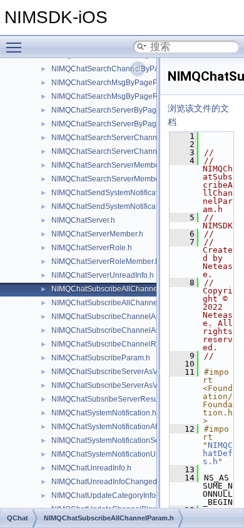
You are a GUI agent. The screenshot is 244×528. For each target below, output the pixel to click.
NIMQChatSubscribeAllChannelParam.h (119, 289)
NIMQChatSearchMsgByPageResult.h (116, 96)
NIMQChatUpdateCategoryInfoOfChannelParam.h (136, 495)
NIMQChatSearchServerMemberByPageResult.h (134, 179)
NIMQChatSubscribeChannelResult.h (115, 344)
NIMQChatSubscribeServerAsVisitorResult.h (126, 385)
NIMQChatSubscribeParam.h (100, 357)
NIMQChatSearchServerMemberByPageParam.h (134, 165)
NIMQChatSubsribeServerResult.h (109, 399)
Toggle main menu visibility (16, 47)
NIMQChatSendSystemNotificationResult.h (123, 206)
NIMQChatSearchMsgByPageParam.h (116, 82)
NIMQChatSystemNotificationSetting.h (115, 440)
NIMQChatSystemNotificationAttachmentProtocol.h (137, 426)
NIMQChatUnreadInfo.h (91, 468)
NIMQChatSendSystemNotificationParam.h (124, 192)
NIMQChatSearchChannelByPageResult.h (123, 68)
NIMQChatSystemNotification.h (103, 413)
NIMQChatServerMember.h (97, 234)
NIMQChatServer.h (83, 220)
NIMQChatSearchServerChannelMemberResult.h (135, 151)
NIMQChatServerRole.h (91, 247)
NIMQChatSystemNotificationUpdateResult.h (127, 454)
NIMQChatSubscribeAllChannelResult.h (119, 302)
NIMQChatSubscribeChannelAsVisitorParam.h (130, 316)
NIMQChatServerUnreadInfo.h (102, 275)
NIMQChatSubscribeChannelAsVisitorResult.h (130, 330)
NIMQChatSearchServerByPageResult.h (120, 123)
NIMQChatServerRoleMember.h (105, 261)
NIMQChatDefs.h (218, 453)
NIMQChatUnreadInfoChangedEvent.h (117, 481)
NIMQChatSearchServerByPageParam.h (120, 110)
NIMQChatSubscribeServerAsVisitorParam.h (127, 371)
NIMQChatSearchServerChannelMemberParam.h (135, 137)
